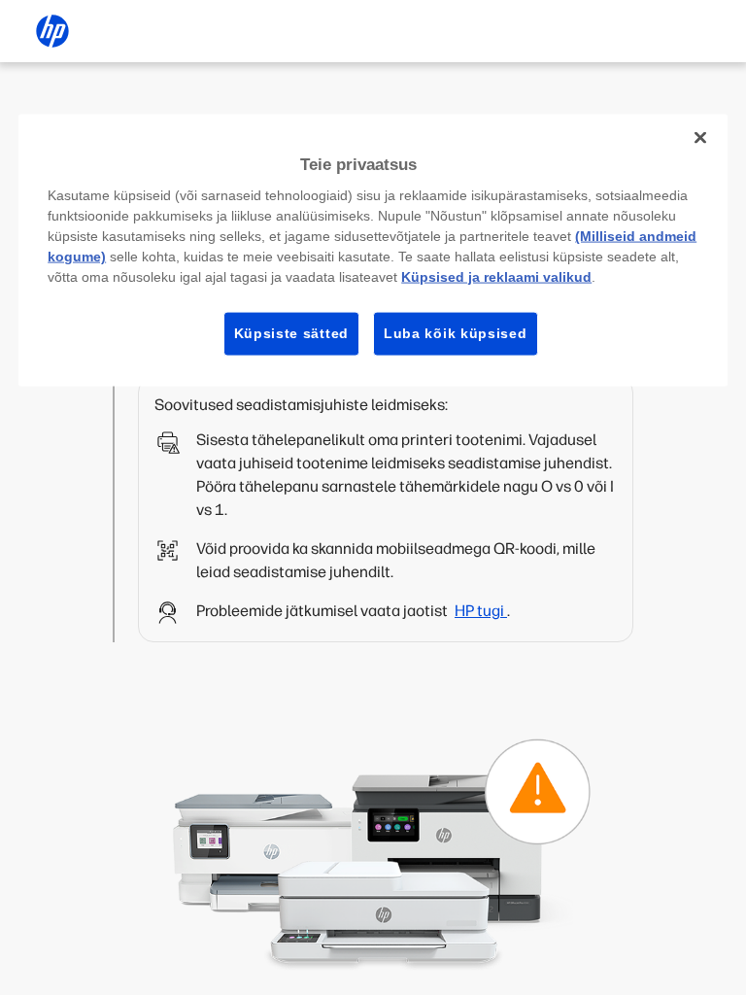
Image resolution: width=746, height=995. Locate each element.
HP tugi (481, 610)
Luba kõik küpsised (455, 333)
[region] (373, 250)
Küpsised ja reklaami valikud (496, 277)
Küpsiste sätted (292, 333)
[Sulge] (700, 137)
